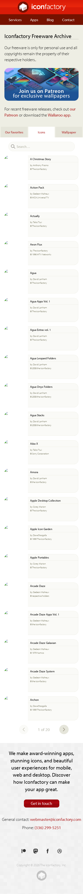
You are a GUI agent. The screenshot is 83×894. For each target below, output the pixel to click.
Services (15, 19)
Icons (41, 132)
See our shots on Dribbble (59, 851)
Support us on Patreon (23, 851)
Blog (50, 19)
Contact (68, 19)
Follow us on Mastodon (35, 851)
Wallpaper (69, 132)
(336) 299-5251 (48, 827)
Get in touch (41, 803)
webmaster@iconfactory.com (55, 819)
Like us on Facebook (47, 851)
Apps (34, 19)
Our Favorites (14, 132)
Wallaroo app (59, 115)
